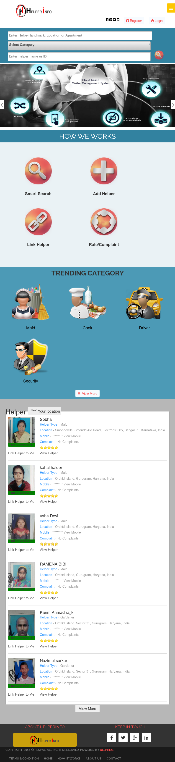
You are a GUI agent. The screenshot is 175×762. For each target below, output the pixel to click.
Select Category (21, 45)
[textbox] (80, 35)
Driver (144, 327)
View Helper (49, 453)
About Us (93, 758)
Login (158, 20)
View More (89, 393)
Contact (114, 758)
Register (135, 20)
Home (48, 758)
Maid (30, 327)
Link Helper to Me (21, 453)
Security (30, 381)
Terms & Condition (24, 758)
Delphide (106, 750)
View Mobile (72, 436)
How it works (69, 758)
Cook (87, 327)
